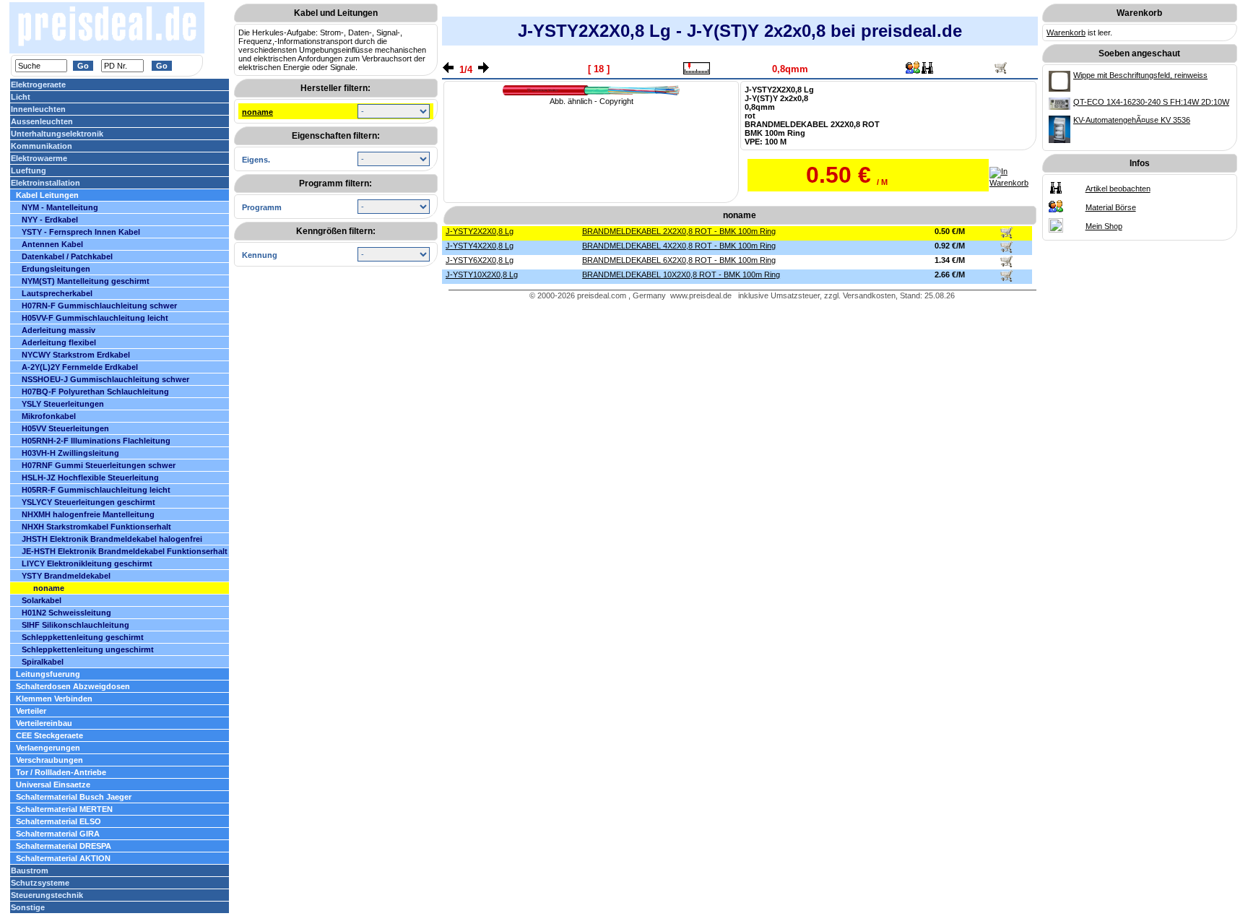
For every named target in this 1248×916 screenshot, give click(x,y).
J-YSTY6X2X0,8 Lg (480, 260)
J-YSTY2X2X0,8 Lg (480, 231)
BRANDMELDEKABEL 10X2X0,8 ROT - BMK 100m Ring (681, 274)
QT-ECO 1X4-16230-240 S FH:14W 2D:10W (1151, 102)
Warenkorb (1066, 32)
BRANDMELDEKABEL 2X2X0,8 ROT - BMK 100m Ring (679, 231)
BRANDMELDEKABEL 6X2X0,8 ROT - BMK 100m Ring (679, 260)
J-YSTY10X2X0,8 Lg (482, 274)
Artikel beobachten (1118, 188)
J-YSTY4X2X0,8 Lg (480, 245)
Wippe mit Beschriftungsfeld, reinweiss (1140, 75)
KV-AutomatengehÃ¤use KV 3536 (1131, 120)
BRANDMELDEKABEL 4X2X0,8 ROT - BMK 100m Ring (679, 245)
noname (257, 112)
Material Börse (1111, 207)
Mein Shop (1104, 226)
